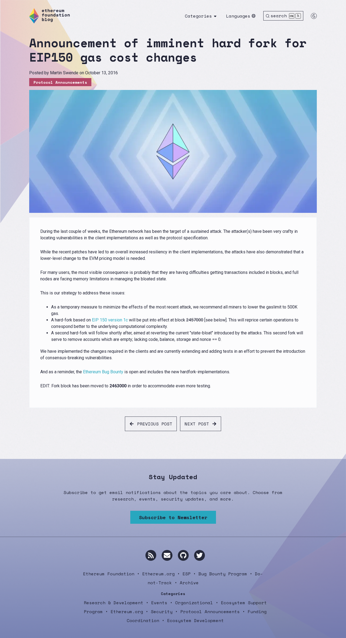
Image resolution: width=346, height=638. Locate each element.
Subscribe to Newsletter (173, 517)
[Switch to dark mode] (314, 16)
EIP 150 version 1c (110, 320)
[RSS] (150, 555)
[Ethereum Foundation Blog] (49, 15)
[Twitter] (199, 555)
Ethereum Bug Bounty (103, 371)
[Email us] (167, 555)
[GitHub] (183, 555)
